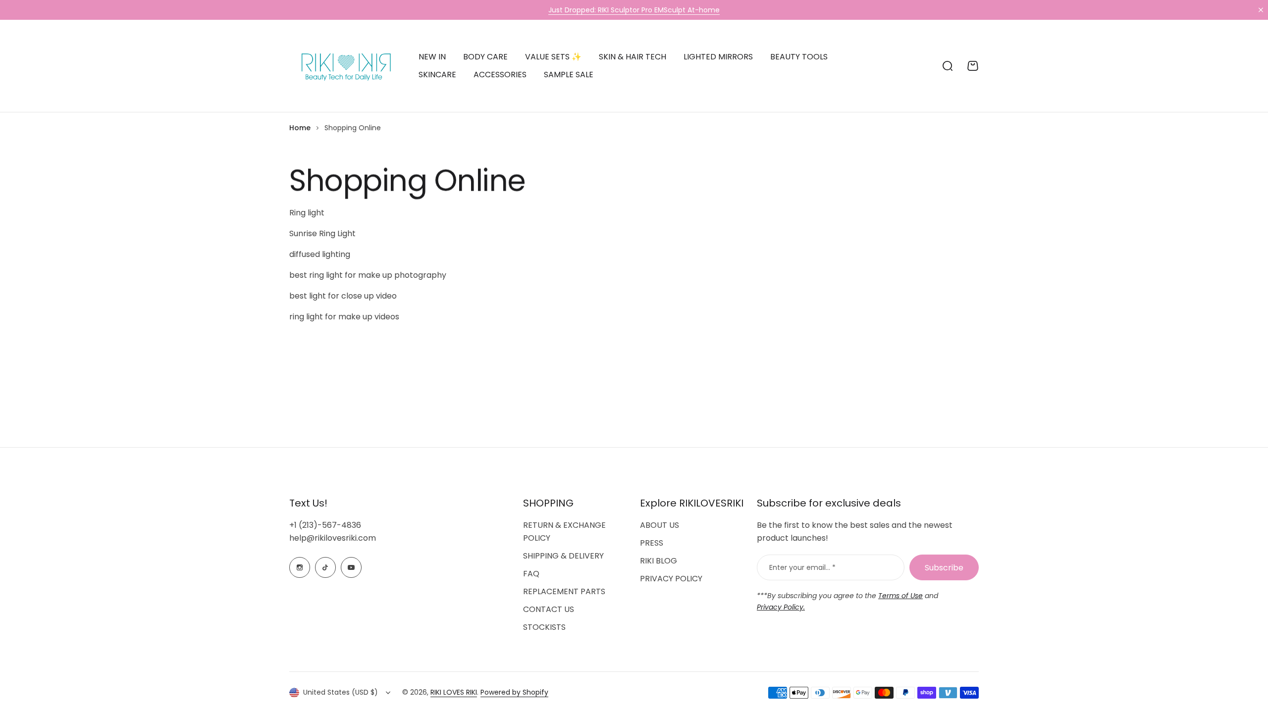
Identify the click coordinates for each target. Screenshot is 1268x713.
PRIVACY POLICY (671, 578)
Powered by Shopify (514, 692)
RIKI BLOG (658, 560)
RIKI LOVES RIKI (453, 692)
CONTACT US (548, 609)
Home (300, 128)
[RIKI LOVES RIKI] (343, 66)
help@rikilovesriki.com (332, 538)
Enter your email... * (802, 567)
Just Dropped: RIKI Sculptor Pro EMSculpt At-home (634, 10)
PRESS (651, 543)
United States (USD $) (340, 692)
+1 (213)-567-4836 (325, 525)
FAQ (531, 573)
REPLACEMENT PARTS (564, 591)
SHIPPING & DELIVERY (563, 555)
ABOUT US (659, 525)
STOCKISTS (544, 627)
